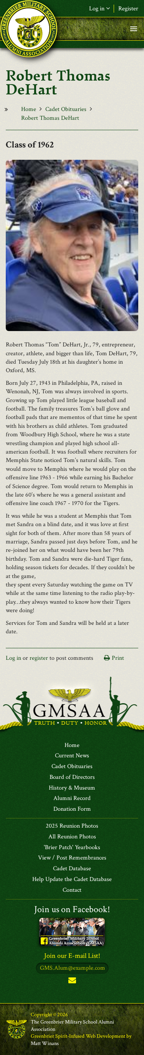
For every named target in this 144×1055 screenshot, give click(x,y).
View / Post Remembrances (72, 858)
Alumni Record (72, 798)
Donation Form (72, 809)
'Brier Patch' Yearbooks (72, 847)
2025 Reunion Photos (72, 826)
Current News (72, 756)
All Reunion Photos (72, 837)
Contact (72, 890)
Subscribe (72, 982)
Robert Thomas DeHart (50, 118)
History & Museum (72, 788)
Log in (13, 658)
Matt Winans (45, 1043)
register (39, 658)
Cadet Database (72, 869)
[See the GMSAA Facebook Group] (72, 931)
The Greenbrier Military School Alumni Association (72, 1026)
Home (28, 109)
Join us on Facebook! (72, 909)
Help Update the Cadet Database (72, 879)
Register (128, 9)
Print (118, 658)
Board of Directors (72, 777)
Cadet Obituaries (65, 109)
